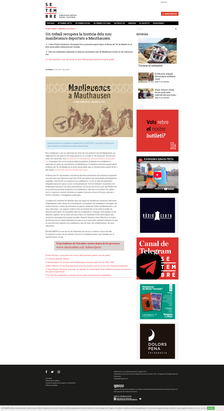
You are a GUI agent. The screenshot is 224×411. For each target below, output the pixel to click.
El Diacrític (144, 23)
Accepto (211, 408)
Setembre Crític (65, 23)
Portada (50, 23)
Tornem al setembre (150, 65)
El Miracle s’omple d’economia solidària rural (165, 76)
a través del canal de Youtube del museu (71, 170)
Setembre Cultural (102, 23)
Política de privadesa (53, 380)
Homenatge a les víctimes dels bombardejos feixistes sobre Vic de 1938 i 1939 (80, 262)
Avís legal (49, 378)
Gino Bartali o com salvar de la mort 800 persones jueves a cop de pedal (81, 59)
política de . (200, 408)
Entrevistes (119, 23)
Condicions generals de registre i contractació (60, 383)
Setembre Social (82, 23)
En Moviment (158, 23)
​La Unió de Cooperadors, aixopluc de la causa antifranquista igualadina (79, 275)
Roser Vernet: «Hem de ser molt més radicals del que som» (165, 92)
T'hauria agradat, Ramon (58, 259)
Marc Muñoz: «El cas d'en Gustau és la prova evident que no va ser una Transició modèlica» (87, 266)
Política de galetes (52, 385)
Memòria (132, 23)
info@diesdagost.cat (121, 378)
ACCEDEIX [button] (164, 2)
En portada (142, 34)
